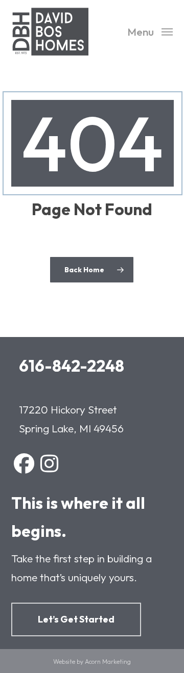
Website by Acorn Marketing (92, 661)
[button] (150, 30)
